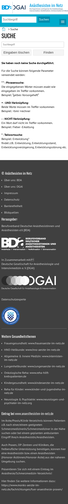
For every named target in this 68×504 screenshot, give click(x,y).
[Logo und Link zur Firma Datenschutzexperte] (10, 316)
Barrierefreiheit (13, 206)
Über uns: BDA (13, 180)
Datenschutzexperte (13, 299)
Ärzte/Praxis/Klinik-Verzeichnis (24, 420)
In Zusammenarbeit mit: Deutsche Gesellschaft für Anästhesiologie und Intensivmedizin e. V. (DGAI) (30, 264)
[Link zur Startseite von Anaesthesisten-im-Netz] (4, 29)
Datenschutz (11, 199)
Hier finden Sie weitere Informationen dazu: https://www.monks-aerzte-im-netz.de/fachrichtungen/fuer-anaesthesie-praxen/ (32, 485)
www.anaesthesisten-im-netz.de (34, 413)
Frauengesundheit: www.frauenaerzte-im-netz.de (34, 343)
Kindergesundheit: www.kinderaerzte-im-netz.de (34, 383)
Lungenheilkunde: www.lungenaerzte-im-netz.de (34, 366)
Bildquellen (11, 212)
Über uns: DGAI (13, 186)
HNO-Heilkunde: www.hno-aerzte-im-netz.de (32, 349)
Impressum (11, 193)
